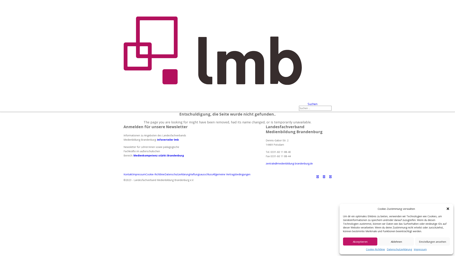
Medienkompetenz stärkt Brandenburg (158, 155)
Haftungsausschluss (201, 174)
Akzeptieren (360, 241)
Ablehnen (396, 241)
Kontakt (128, 174)
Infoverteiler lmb (168, 139)
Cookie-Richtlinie (375, 249)
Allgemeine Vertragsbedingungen (231, 174)
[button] (448, 208)
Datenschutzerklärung (399, 249)
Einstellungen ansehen (432, 241)
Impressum (420, 249)
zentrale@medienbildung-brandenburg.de (289, 163)
